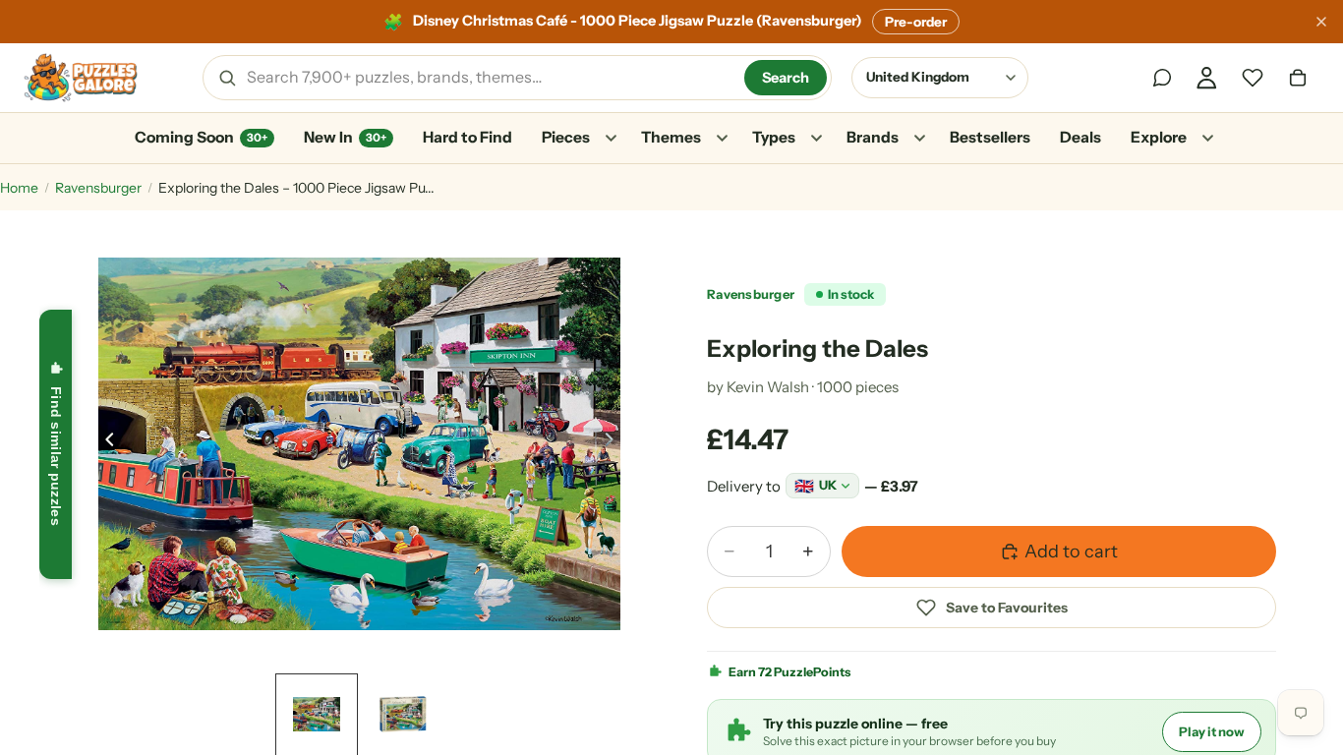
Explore (1159, 137)
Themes (671, 137)
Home (19, 188)
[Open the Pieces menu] (610, 138)
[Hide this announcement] (1321, 21)
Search (785, 78)
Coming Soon (201, 137)
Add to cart (1071, 551)
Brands (873, 137)
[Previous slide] (104, 443)
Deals (1080, 137)
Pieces (566, 137)
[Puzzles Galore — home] (81, 77)
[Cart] (1297, 77)
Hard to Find (467, 137)
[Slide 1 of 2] (316, 714)
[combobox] (488, 77)
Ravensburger (98, 188)
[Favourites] (1252, 77)
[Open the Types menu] (816, 138)
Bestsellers (990, 137)
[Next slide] (614, 443)
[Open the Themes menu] (721, 138)
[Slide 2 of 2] (403, 714)
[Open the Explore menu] (1207, 138)
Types (773, 137)
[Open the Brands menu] (919, 138)
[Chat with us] (1162, 77)
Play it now (1212, 731)
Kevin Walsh (768, 387)
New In (345, 137)
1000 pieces (858, 387)
